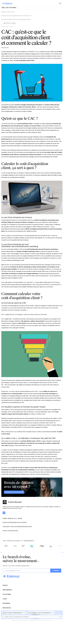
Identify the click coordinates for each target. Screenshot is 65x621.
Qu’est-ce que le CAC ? (8, 12)
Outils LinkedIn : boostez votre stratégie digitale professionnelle (17, 526)
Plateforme (7, 594)
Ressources (7, 608)
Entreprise (6, 603)
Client (5, 599)
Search (5, 585)
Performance (7, 590)
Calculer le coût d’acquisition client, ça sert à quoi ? (16, 15)
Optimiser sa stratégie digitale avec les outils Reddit (14, 522)
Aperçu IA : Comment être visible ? (10, 530)
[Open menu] (60, 3)
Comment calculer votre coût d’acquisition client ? (16, 19)
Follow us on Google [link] (10, 23)
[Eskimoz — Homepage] (7, 3)
